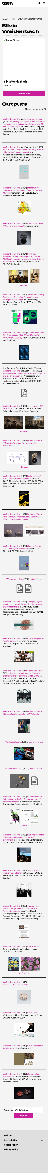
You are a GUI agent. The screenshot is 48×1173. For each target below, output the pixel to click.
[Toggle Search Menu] (39, 3)
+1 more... (23, 285)
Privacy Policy (11, 1149)
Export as (8, 1110)
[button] (23, 1115)
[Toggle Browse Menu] (44, 3)
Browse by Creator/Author (30, 18)
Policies (8, 1135)
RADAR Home (8, 18)
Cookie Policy (11, 1144)
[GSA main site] (7, 3)
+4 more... (24, 825)
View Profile (24, 93)
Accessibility (10, 1140)
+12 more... (24, 973)
